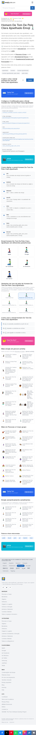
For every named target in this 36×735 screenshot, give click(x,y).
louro (31, 538)
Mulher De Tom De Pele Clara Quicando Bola (9, 471)
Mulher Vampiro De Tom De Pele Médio (26, 465)
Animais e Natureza (7, 609)
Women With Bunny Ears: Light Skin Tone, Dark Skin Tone (26, 405)
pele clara (25, 73)
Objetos (4, 599)
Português (21, 565)
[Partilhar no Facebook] (2, 733)
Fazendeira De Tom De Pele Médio (26, 476)
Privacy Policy (5, 702)
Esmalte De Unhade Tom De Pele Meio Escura (9, 432)
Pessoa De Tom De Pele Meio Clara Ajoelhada (26, 526)
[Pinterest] (10, 587)
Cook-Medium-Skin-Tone (26, 444)
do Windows (5, 655)
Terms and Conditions (8, 699)
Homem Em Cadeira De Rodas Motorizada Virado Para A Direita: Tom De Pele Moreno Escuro (9, 370)
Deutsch (18, 563)
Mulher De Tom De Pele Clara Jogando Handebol (9, 445)
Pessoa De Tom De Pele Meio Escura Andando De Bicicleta (26, 438)
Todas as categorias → (8, 641)
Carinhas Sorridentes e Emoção (10, 633)
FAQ (3, 690)
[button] (18, 112)
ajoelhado (5, 70)
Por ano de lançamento (8, 677)
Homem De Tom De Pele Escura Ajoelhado (9, 508)
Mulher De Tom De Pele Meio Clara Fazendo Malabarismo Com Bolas (26, 459)
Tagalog (13, 571)
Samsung (4, 660)
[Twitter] (6, 587)
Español (11, 563)
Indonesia (5, 571)
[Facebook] (3, 587)
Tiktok (3, 665)
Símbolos (4, 601)
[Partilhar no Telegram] (20, 733)
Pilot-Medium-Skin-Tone (26, 450)
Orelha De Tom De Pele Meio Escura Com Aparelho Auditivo (26, 482)
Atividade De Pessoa (6, 19)
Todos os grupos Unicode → (9, 614)
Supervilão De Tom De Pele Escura (9, 457)
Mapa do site (5, 722)
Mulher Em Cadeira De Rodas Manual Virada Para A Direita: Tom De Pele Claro (9, 414)
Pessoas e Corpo (16, 18)
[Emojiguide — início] (3, 579)
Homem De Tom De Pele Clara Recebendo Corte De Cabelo (9, 403)
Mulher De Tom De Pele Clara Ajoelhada (26, 520)
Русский (28, 565)
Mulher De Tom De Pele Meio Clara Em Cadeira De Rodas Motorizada (26, 413)
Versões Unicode (6, 680)
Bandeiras (4, 596)
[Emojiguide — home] (8, 2)
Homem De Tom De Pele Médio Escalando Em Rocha (9, 392)
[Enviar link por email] (33, 733)
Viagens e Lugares (7, 604)
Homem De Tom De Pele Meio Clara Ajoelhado (26, 508)
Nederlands (12, 565)
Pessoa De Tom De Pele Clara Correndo (9, 378)
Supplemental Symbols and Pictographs (13, 151)
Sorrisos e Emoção (7, 606)
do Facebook (5, 653)
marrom (25, 538)
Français (25, 563)
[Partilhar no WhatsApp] (15, 733)
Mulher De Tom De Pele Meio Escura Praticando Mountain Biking (9, 451)
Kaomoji (4, 687)
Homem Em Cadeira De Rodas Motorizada (9, 356)
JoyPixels (4, 663)
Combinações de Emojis (8, 672)
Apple (3, 648)
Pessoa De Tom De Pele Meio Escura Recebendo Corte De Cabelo (26, 385)
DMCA (3, 707)
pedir (3, 538)
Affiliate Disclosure (7, 704)
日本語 (12, 568)
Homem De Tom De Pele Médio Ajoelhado (9, 520)
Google (4, 650)
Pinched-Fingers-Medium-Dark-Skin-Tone (9, 438)
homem (13, 70)
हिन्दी (29, 568)
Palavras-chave (6, 675)
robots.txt (12, 722)
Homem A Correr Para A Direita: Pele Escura (26, 363)
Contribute (5, 697)
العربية (23, 568)
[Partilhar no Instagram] (24, 733)
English (5, 563)
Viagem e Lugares (7, 631)
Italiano (5, 565)
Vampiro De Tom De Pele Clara (26, 431)
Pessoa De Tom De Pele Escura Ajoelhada (9, 526)
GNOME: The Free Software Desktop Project (14, 712)
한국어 (18, 568)
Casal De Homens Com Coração (9, 465)
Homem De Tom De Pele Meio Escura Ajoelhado (26, 514)
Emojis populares (6, 682)
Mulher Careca (7, 476)
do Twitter (4, 658)
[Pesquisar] (32, 8)
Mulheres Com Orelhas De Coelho (26, 368)
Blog (3, 685)
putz (15, 538)
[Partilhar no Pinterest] (11, 733)
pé (19, 538)
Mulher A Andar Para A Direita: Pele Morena (9, 385)
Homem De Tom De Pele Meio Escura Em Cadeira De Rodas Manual (26, 378)
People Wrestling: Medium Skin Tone (8, 481)
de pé (9, 538)
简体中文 (5, 568)
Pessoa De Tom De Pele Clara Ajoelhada (9, 421)
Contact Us (5, 709)
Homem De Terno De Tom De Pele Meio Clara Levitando (25, 356)
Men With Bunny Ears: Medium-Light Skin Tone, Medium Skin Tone (26, 394)
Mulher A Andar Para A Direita (9, 362)
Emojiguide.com (5, 18)
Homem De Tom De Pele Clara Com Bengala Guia (26, 421)
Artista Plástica (24, 470)
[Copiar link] (29, 733)
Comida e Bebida (6, 611)
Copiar (30, 80)
